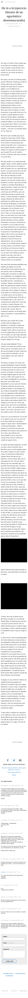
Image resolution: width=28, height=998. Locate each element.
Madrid (14, 775)
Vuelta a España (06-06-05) (14, 772)
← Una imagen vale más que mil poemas (7, 974)
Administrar (23, 991)
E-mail (8, 943)
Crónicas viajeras (14, 26)
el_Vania (3, 872)
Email (20, 760)
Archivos (14, 991)
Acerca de (5, 991)
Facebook (7, 760)
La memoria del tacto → (20, 973)
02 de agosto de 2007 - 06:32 (14, 23)
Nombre (5, 936)
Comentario (6, 949)
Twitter (14, 760)
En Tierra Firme (10, 2)
